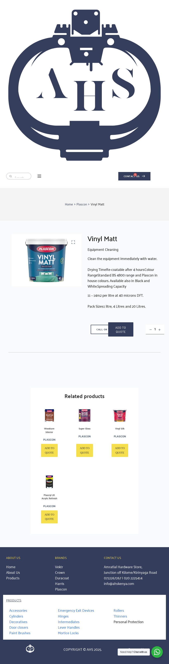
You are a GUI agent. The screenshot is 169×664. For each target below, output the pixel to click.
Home (10, 566)
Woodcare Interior (49, 430)
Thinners (120, 616)
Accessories (18, 610)
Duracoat (62, 577)
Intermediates (69, 621)
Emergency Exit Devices (76, 610)
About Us (13, 572)
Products (13, 577)
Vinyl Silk (119, 428)
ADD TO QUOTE (120, 329)
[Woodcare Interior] (49, 415)
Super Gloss (84, 428)
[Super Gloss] (84, 415)
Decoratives (18, 621)
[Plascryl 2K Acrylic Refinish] (49, 481)
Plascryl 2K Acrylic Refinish (49, 496)
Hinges (63, 616)
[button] (39, 176)
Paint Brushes (20, 632)
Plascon (49, 439)
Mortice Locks (68, 632)
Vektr (59, 566)
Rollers (119, 610)
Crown (60, 572)
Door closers (18, 627)
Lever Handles (69, 627)
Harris (59, 583)
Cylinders (16, 616)
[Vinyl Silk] (119, 415)
